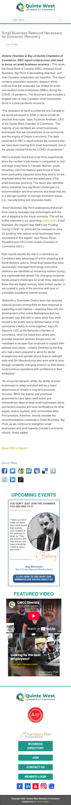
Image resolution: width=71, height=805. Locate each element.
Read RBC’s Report (14, 448)
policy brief (49, 220)
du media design (41, 801)
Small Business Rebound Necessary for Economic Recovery (32, 34)
